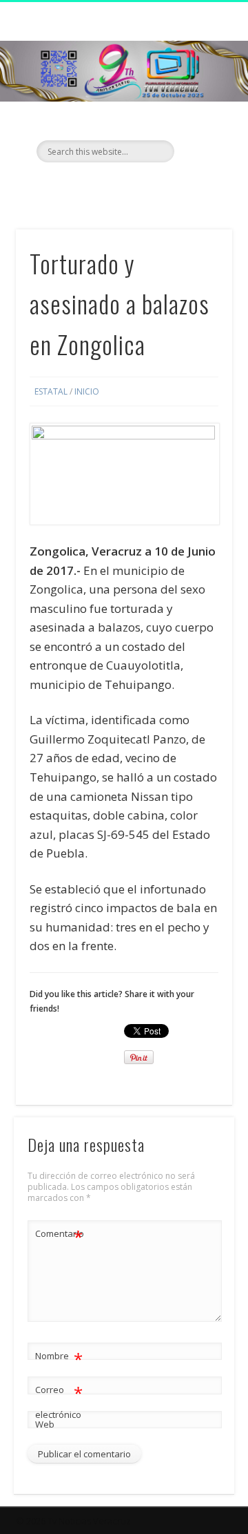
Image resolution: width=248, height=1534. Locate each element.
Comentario (59, 1235)
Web (44, 1424)
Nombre (59, 1357)
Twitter (122, 186)
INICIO (86, 391)
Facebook (94, 186)
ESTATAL (51, 391)
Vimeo (150, 186)
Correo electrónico (59, 1401)
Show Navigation (200, 124)
